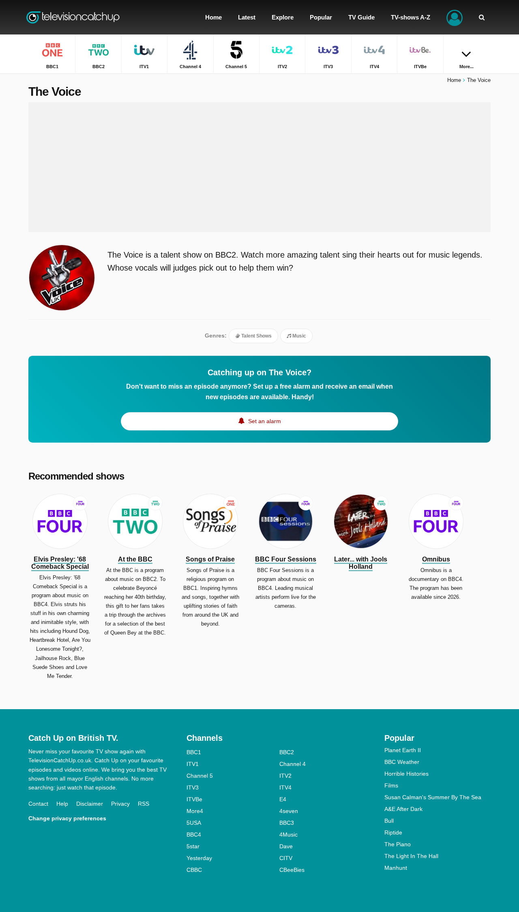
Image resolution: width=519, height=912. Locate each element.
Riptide (393, 832)
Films (391, 785)
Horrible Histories (406, 773)
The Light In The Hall (411, 856)
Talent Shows (256, 336)
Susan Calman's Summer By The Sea (432, 797)
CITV (285, 858)
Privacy (120, 803)
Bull (389, 820)
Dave (286, 846)
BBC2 (286, 752)
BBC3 (286, 823)
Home (454, 80)
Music (298, 336)
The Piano (397, 844)
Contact (38, 803)
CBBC (194, 870)
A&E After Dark (403, 809)
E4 (282, 799)
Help (62, 803)
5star (193, 846)
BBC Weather (401, 762)
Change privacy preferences (67, 818)
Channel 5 (200, 775)
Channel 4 (292, 764)
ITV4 (285, 787)
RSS (143, 803)
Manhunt (395, 868)
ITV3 (193, 787)
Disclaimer (89, 803)
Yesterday (199, 858)
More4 (195, 811)
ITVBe (194, 799)
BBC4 (194, 834)
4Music (288, 834)
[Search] (482, 17)
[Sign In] (454, 17)
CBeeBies (292, 870)
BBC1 (194, 752)
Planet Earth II (402, 750)
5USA (194, 823)
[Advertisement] (259, 167)
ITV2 (285, 775)
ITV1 (193, 764)
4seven (288, 811)
